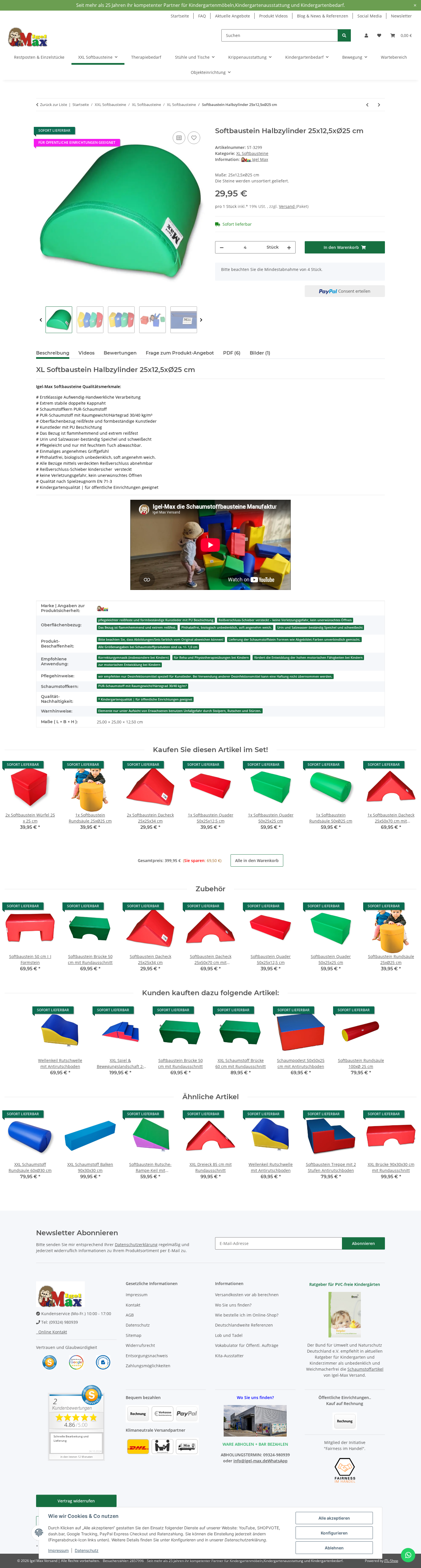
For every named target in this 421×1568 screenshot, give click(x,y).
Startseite (180, 16)
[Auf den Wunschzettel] (194, 137)
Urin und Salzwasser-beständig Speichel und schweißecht (320, 627)
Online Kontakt (51, 1332)
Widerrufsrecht (140, 1345)
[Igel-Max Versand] (102, 608)
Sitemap (133, 1335)
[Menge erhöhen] (289, 247)
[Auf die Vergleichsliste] (179, 137)
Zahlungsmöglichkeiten (148, 1365)
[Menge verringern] (221, 247)
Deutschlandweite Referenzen (244, 1325)
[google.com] (76, 1362)
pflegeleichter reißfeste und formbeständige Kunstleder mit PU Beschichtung (155, 620)
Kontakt (133, 1305)
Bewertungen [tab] (120, 353)
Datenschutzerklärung (136, 1244)
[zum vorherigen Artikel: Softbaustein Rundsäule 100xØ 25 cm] (367, 105)
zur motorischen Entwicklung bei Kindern (129, 665)
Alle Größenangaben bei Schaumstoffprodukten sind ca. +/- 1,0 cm (148, 647)
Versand (287, 206)
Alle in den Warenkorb (257, 860)
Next (201, 320)
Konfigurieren (334, 1532)
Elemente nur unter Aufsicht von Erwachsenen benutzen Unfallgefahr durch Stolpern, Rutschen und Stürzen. (179, 711)
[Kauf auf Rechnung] (345, 1421)
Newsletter (401, 16)
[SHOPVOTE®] (49, 1362)
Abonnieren (363, 1243)
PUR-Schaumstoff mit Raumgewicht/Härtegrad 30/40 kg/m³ (142, 686)
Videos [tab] (86, 353)
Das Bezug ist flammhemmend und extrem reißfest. (137, 627)
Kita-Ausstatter (229, 1355)
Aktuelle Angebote (232, 16)
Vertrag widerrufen (76, 1501)
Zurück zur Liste (53, 104)
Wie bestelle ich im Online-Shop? (246, 1315)
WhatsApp (277, 1460)
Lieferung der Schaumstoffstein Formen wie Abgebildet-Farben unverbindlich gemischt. (294, 640)
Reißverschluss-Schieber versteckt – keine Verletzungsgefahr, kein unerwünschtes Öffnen (285, 620)
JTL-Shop (391, 1560)
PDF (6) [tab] (232, 353)
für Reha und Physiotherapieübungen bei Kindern (211, 658)
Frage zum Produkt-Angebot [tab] (180, 353)
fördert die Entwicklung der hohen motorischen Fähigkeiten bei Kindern (308, 658)
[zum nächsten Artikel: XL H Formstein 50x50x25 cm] (379, 105)
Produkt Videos (273, 16)
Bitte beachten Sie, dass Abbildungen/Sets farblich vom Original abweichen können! (160, 640)
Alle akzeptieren (334, 1518)
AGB (130, 1315)
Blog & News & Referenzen (322, 16)
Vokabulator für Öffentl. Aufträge (246, 1345)
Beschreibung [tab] (52, 353)
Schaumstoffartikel (365, 1369)
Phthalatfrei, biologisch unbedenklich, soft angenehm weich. (226, 627)
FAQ (202, 16)
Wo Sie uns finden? (233, 1305)
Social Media (369, 16)
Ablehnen (334, 1547)
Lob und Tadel (229, 1335)
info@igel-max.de (250, 1460)
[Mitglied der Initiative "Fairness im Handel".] (344, 1470)
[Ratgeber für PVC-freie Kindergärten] (344, 1314)
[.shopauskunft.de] (103, 1362)
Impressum (58, 1550)
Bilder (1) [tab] (260, 353)
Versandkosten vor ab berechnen (247, 1294)
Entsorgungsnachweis (147, 1355)
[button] (366, 35)
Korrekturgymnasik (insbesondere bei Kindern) (133, 658)
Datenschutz (87, 1550)
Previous (41, 320)
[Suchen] (344, 35)
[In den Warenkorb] (40, 124)
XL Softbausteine (252, 153)
